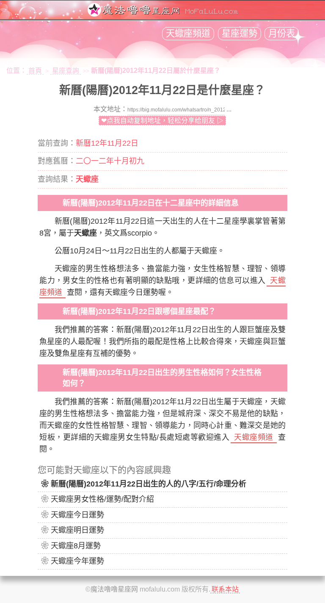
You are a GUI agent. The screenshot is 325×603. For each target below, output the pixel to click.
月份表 (281, 33)
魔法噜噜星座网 (114, 589)
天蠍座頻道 (188, 33)
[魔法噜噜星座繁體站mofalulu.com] (162, 14)
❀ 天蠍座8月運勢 (71, 546)
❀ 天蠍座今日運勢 (72, 515)
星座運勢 (239, 33)
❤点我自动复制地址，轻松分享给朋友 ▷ (162, 120)
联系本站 (225, 589)
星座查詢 (65, 70)
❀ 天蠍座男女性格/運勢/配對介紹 (97, 499)
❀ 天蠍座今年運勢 (72, 561)
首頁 (35, 70)
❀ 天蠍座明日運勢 (72, 530)
